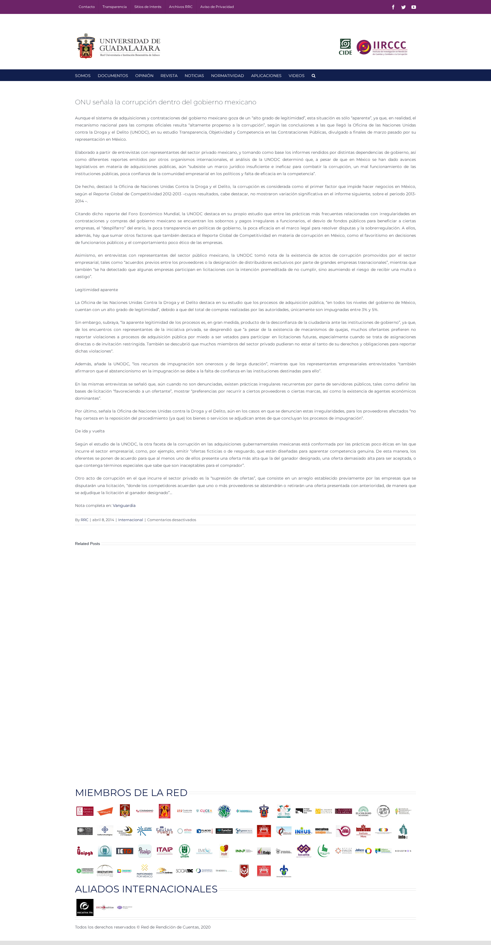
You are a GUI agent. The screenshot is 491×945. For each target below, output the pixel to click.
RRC (84, 519)
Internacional (130, 519)
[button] (313, 75)
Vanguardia (124, 505)
